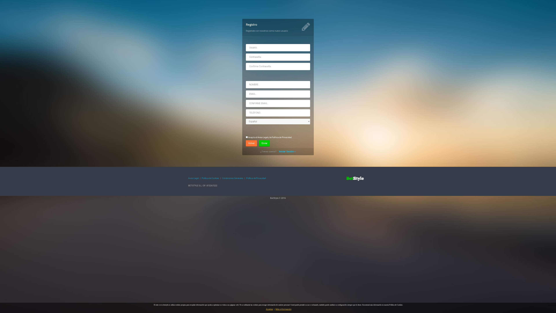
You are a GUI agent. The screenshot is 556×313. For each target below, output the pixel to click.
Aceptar (269, 309)
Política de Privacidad (256, 178)
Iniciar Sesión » (287, 151)
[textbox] (278, 47)
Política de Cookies (210, 178)
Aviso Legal (193, 178)
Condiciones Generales (232, 178)
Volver (251, 143)
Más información (283, 309)
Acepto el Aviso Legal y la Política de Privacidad (270, 137)
